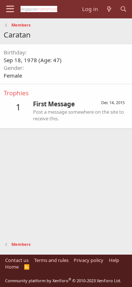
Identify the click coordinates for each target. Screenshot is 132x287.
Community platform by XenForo (63, 280)
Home (12, 266)
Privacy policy (88, 260)
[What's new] (109, 9)
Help (114, 260)
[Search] (123, 9)
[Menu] (10, 9)
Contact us (17, 260)
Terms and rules (51, 260)
